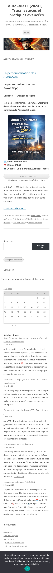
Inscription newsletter (13, 259)
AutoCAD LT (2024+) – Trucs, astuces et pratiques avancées (26, 10)
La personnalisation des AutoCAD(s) (20, 75)
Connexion (9, 269)
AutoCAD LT (27, 219)
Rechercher (8, 241)
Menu (26, 32)
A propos (7, 532)
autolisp (36, 219)
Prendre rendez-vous (14, 542)
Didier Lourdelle (35, 222)
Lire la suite (19, 374)
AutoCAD (17, 219)
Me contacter (9, 539)
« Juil (14, 325)
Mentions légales (11, 535)
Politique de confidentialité (15, 546)
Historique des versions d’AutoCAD (19, 444)
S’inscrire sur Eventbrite (26, 176)
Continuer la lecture (15, 208)
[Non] (49, 562)
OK (27, 568)
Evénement (36, 215)
